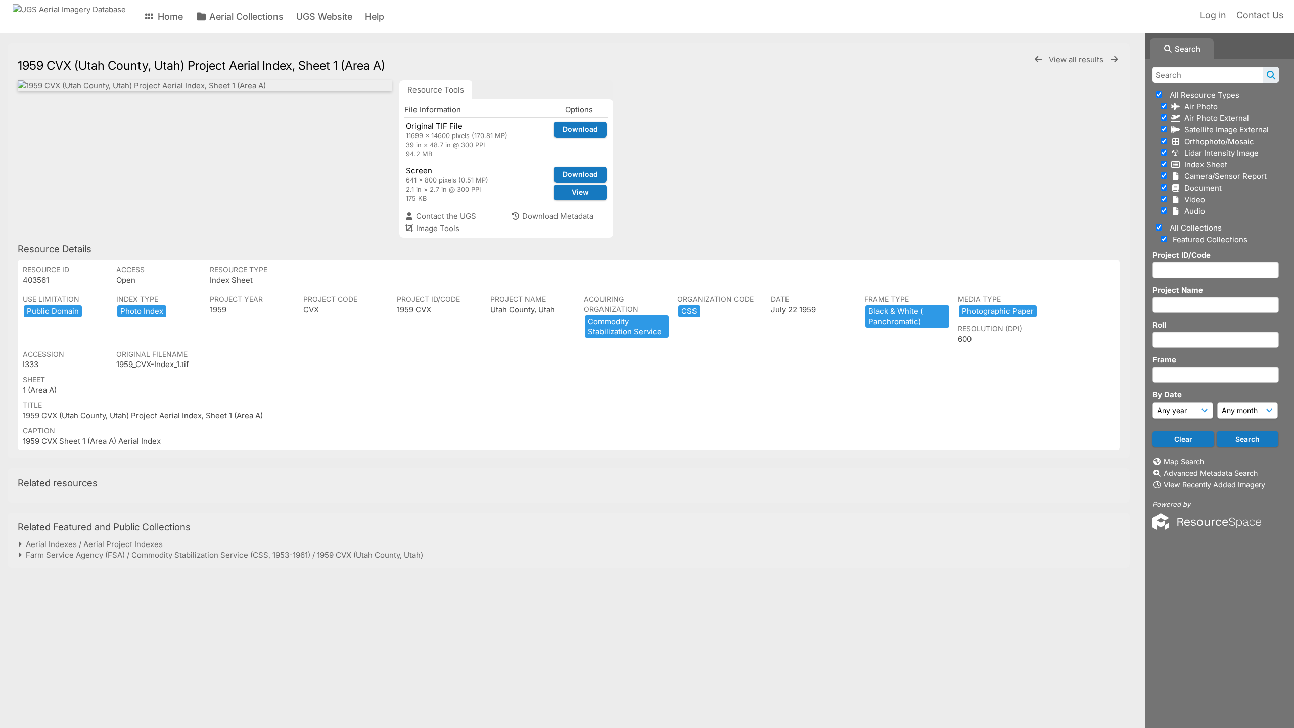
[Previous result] (1038, 59)
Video (1192, 199)
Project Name (1177, 290)
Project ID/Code (1181, 255)
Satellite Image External (1224, 129)
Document (1201, 188)
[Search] (1271, 75)
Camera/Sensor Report (1223, 176)
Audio (1192, 211)
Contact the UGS (445, 216)
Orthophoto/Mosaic (1217, 141)
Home (169, 16)
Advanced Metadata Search (1211, 473)
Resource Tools (435, 90)
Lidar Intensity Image (1219, 153)
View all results (1077, 59)
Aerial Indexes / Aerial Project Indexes (92, 544)
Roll (1159, 325)
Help (374, 16)
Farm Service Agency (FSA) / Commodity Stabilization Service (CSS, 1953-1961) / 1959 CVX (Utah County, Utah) (222, 555)
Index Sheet (1203, 164)
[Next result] (1114, 59)
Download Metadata (556, 216)
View (580, 192)
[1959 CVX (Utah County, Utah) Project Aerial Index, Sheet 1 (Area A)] (205, 85)
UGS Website (324, 16)
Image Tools (436, 228)
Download (580, 129)
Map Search (1184, 461)
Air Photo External (1214, 118)
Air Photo (1199, 106)
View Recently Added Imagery (1214, 484)
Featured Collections (1209, 239)
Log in (1213, 15)
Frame (1164, 360)
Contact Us (1259, 15)
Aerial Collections (245, 16)
